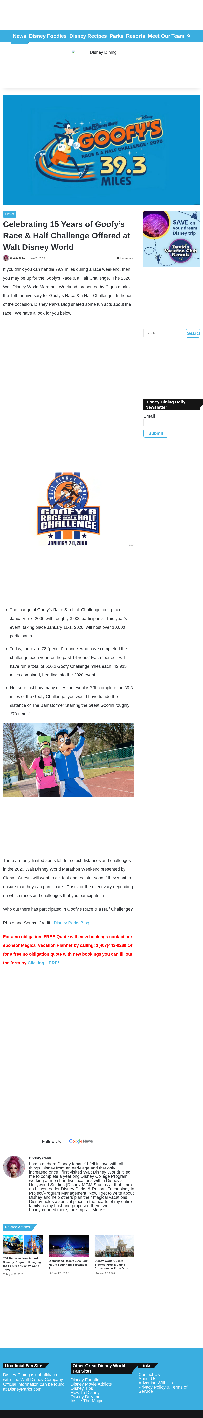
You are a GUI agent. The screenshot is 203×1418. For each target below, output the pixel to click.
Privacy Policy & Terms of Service (162, 1389)
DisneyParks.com (24, 1389)
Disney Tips (82, 1388)
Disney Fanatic (85, 1379)
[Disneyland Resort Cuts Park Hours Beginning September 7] (69, 1246)
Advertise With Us (155, 1382)
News (19, 36)
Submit (155, 433)
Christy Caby (17, 258)
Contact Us (149, 1374)
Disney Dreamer (86, 1396)
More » (99, 1209)
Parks (116, 36)
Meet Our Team (166, 36)
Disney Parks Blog (71, 922)
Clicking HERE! (43, 962)
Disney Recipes (88, 36)
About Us (147, 1378)
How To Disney (85, 1392)
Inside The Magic (87, 1400)
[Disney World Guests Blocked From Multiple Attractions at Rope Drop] (114, 1246)
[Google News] (81, 1141)
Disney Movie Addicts (91, 1384)
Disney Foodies (48, 36)
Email (149, 416)
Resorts (135, 36)
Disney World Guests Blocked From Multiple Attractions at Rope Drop (111, 1264)
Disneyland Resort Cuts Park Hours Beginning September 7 (68, 1264)
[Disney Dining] (101, 65)
